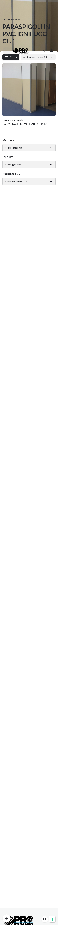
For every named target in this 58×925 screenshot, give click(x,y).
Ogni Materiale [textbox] (13, 147)
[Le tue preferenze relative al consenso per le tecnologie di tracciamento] (52, 919)
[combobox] (29, 147)
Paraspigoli (8, 119)
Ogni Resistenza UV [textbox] (16, 181)
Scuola (19, 119)
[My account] (51, 51)
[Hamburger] (7, 51)
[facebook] (44, 919)
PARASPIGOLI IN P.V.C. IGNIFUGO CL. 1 (25, 124)
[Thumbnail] (21, 50)
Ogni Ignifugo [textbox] (13, 164)
